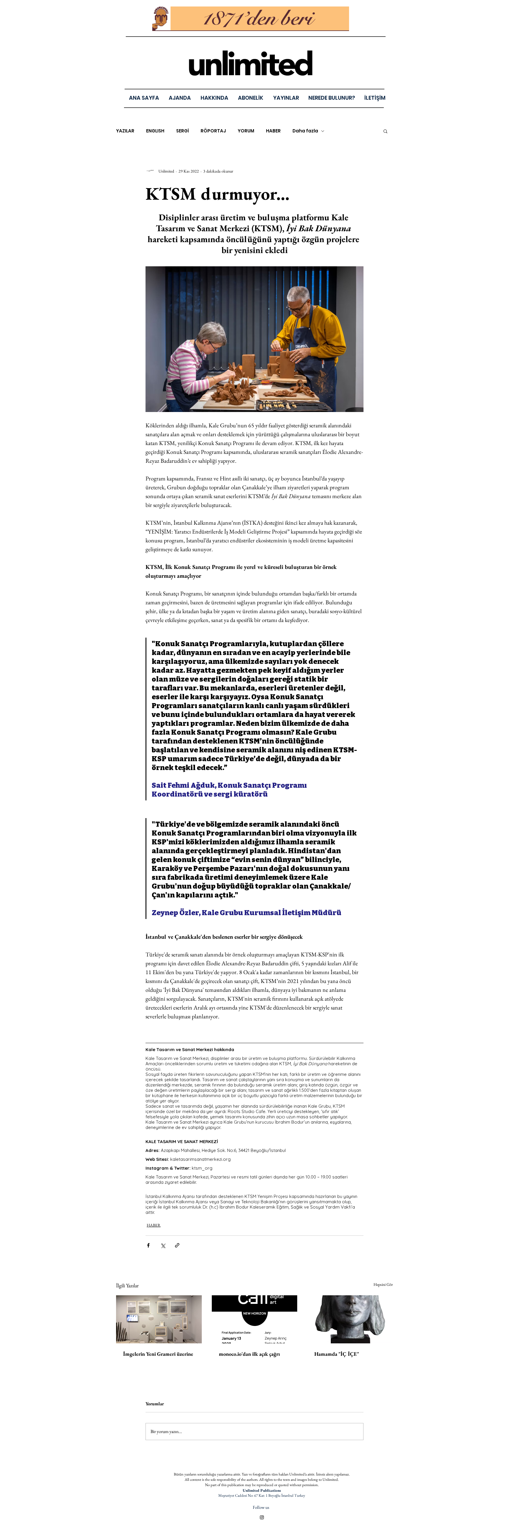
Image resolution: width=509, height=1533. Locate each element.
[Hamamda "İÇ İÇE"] (350, 1319)
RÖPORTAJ (213, 131)
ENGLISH (155, 131)
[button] (286, 98)
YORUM (246, 131)
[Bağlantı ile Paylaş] (177, 1245)
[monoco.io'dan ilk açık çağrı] (255, 1319)
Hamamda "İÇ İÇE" (336, 1353)
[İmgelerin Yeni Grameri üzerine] (159, 1319)
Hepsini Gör (383, 1284)
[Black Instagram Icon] (262, 1517)
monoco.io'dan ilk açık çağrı (249, 1353)
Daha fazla (305, 131)
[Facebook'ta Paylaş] (148, 1245)
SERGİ (182, 131)
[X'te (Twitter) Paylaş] (163, 1245)
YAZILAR (125, 131)
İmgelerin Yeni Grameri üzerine (158, 1353)
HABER (273, 131)
